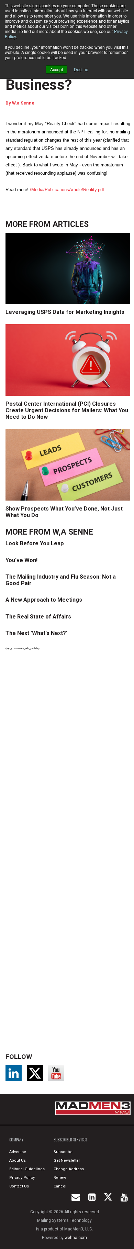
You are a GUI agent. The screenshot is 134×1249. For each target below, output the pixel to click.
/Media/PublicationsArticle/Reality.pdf (67, 189)
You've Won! (21, 560)
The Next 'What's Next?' (36, 633)
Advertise (17, 1152)
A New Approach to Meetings (43, 599)
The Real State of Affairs (38, 616)
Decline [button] (81, 69)
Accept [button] (56, 69)
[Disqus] (69, 750)
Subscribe (63, 1152)
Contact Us (19, 1186)
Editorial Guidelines (27, 1169)
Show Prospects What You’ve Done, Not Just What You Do (64, 511)
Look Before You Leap (34, 543)
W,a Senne (23, 103)
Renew (60, 1177)
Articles (71, 224)
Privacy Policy (22, 1177)
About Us (17, 1160)
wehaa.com (76, 1237)
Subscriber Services (70, 1139)
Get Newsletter (67, 1160)
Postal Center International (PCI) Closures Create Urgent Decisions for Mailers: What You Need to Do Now (66, 410)
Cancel (60, 1186)
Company (16, 1139)
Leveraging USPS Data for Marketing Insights (64, 312)
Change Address (69, 1169)
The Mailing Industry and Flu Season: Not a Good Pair (60, 580)
